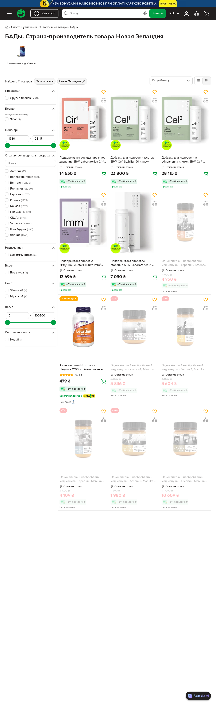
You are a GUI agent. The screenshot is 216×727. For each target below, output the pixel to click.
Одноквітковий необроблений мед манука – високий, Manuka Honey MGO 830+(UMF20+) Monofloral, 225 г (132, 368)
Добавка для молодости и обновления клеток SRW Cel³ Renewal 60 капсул (182, 160)
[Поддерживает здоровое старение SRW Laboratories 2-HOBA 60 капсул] (134, 222)
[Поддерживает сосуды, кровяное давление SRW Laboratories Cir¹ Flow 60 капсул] (83, 119)
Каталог (48, 13)
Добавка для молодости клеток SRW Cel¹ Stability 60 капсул (132, 159)
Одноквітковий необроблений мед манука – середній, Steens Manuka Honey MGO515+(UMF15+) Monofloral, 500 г (185, 263)
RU (171, 13)
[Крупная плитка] (198, 81)
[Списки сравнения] (196, 13)
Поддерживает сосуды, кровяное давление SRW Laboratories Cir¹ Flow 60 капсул (82, 160)
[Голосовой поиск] (145, 13)
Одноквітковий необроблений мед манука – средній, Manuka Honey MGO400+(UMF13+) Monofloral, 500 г (80, 479)
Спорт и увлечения (24, 27)
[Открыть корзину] (206, 13)
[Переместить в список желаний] (103, 92)
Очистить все (45, 81)
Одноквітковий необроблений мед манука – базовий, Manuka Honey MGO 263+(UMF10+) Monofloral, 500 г (183, 368)
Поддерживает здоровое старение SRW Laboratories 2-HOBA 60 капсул (131, 263)
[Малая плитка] (206, 81)
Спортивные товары (54, 27)
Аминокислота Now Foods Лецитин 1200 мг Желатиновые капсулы (81, 368)
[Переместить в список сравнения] (103, 100)
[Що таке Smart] (89, 396)
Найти (158, 13)
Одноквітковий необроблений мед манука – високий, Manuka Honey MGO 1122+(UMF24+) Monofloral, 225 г (183, 479)
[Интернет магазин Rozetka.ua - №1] (21, 13)
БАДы (74, 27)
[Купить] (103, 173)
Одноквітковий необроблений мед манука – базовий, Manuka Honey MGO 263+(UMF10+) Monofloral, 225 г (132, 479)
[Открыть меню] (9, 13)
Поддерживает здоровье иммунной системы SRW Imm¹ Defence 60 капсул (80, 263)
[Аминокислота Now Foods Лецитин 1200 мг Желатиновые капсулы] (83, 327)
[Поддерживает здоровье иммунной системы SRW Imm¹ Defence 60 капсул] (83, 222)
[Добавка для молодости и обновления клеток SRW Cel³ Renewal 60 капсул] (185, 119)
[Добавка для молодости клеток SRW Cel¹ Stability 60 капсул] (134, 119)
